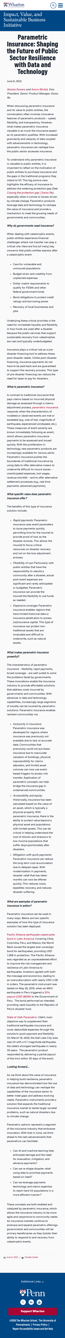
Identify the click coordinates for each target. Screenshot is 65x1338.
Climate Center (31, 1257)
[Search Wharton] (53, 5)
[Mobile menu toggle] (60, 5)
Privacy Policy (40, 1325)
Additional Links (31, 1281)
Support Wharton (32, 1311)
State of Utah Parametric (22, 1017)
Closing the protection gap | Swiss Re (30, 193)
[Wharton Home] (13, 5)
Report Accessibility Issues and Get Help (33, 1329)
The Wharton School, (27, 1320)
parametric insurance (45, 407)
